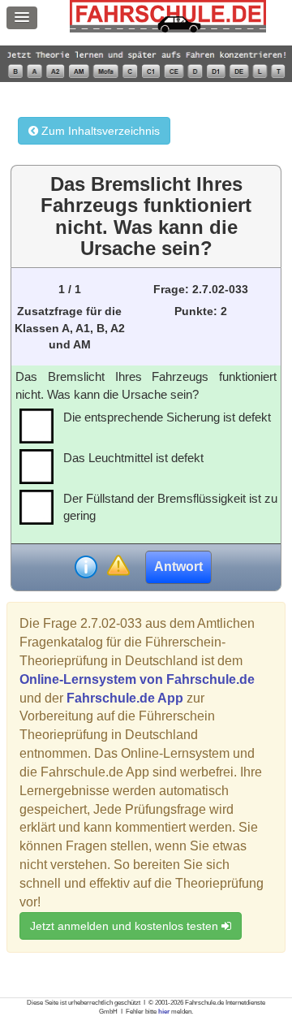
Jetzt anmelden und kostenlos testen (125, 925)
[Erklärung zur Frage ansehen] (86, 567)
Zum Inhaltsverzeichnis (99, 130)
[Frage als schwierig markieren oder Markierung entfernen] (118, 566)
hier (164, 1011)
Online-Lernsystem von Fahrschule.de (137, 679)
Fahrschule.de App (125, 698)
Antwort (178, 566)
